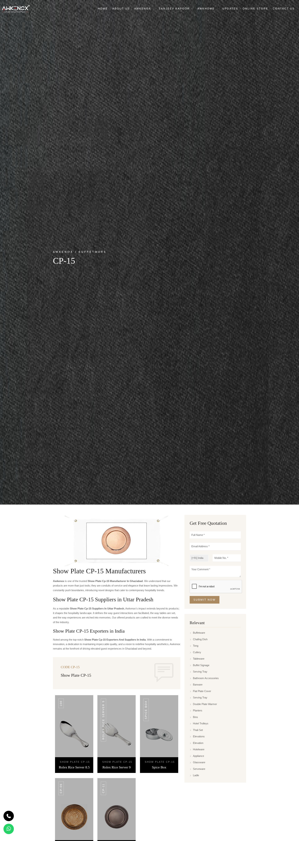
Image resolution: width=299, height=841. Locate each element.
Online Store (255, 8)
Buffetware (199, 632)
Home (103, 8)
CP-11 (103, 788)
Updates (230, 8)
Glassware (199, 762)
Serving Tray (200, 671)
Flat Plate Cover (202, 691)
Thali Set (198, 730)
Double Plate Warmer (205, 704)
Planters (197, 710)
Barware (197, 684)
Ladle (196, 775)
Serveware (199, 768)
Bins (195, 717)
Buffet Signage (201, 665)
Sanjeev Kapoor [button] (175, 8)
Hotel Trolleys (200, 723)
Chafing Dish (200, 639)
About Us (121, 8)
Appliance (198, 755)
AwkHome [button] (206, 8)
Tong (195, 645)
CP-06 (61, 788)
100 (61, 703)
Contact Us (284, 8)
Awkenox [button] (143, 8)
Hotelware (198, 749)
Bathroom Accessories (206, 678)
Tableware (198, 658)
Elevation (198, 742)
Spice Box (145, 710)
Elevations (199, 736)
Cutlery (197, 652)
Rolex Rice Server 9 (103, 720)
